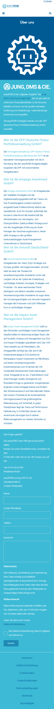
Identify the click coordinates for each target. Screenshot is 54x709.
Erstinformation (27, 673)
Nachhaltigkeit (27, 703)
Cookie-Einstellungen (27, 681)
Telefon (7, 523)
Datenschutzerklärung (14, 624)
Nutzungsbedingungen (27, 688)
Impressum (27, 658)
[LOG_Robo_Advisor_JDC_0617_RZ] (10, 6)
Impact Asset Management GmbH (23, 327)
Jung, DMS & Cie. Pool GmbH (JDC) (25, 96)
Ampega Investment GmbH (20, 191)
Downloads (27, 696)
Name (6, 494)
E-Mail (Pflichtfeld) (12, 508)
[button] (3, 13)
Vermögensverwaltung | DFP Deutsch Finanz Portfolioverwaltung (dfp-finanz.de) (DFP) (27, 154)
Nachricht (8, 538)
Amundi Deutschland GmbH (20, 259)
